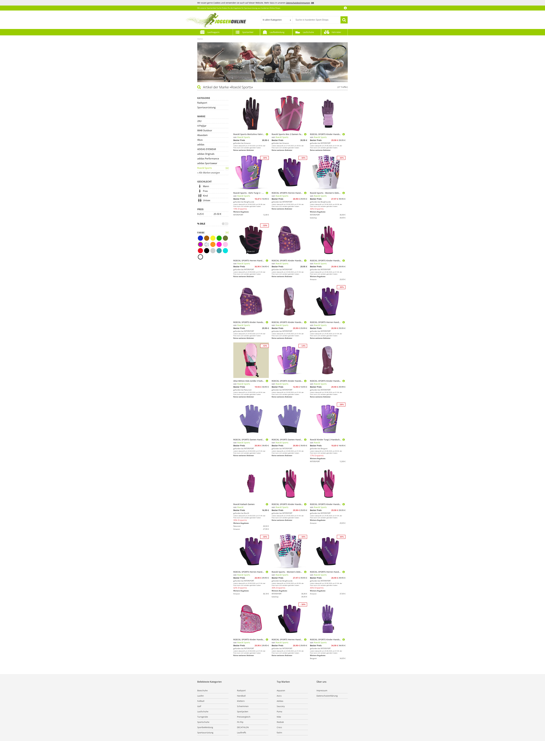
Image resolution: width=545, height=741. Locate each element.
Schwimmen (243, 706)
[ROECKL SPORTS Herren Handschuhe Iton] (267, 260)
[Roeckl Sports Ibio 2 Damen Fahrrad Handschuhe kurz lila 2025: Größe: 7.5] (305, 134)
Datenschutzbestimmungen (298, 2)
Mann (206, 186)
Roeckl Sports (204, 168)
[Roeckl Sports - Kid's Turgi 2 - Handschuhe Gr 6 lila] (267, 192)
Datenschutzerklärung (327, 695)
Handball (241, 695)
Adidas (280, 701)
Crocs (279, 727)
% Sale (201, 223)
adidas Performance (208, 158)
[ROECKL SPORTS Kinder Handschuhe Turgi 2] (305, 380)
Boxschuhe (202, 690)
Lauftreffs (241, 732)
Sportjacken (242, 711)
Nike (279, 716)
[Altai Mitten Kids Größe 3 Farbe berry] (267, 380)
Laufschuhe (308, 32)
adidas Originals (205, 153)
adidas (200, 144)
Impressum (321, 690)
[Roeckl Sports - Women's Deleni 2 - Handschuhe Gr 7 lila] (343, 192)
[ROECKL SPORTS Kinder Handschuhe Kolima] (305, 260)
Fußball (200, 701)
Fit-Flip (240, 722)
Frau (205, 191)
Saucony (281, 706)
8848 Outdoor (204, 130)
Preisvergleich (243, 716)
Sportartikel (247, 32)
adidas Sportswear (207, 163)
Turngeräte (202, 716)
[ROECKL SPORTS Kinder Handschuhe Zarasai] (343, 260)
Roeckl (317, 442)
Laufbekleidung (277, 32)
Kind (205, 195)
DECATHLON (243, 727)
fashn (279, 732)
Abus (200, 139)
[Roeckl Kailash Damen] (267, 504)
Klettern (241, 701)
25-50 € (217, 214)
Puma (279, 711)
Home (200, 39)
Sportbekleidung (205, 727)
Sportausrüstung (206, 107)
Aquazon (281, 690)
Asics (279, 695)
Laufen (200, 695)
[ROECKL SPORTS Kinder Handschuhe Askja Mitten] (305, 322)
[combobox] (277, 20)
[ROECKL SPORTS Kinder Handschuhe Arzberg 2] (343, 639)
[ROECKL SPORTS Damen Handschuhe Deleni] (267, 439)
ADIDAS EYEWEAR (206, 149)
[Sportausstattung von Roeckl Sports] (227, 232)
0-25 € (200, 214)
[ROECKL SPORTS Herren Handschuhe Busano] (305, 192)
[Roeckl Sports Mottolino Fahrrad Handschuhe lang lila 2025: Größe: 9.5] (267, 134)
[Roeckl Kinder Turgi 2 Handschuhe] (343, 439)
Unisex (206, 200)
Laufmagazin (213, 32)
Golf (199, 706)
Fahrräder (336, 32)
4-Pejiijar (202, 125)
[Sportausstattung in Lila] (227, 168)
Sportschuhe (203, 722)
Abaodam (202, 135)
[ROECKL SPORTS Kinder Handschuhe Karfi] (343, 134)
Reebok (280, 722)
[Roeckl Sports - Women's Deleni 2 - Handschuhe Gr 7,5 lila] (305, 571)
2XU (199, 121)
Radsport (202, 102)
